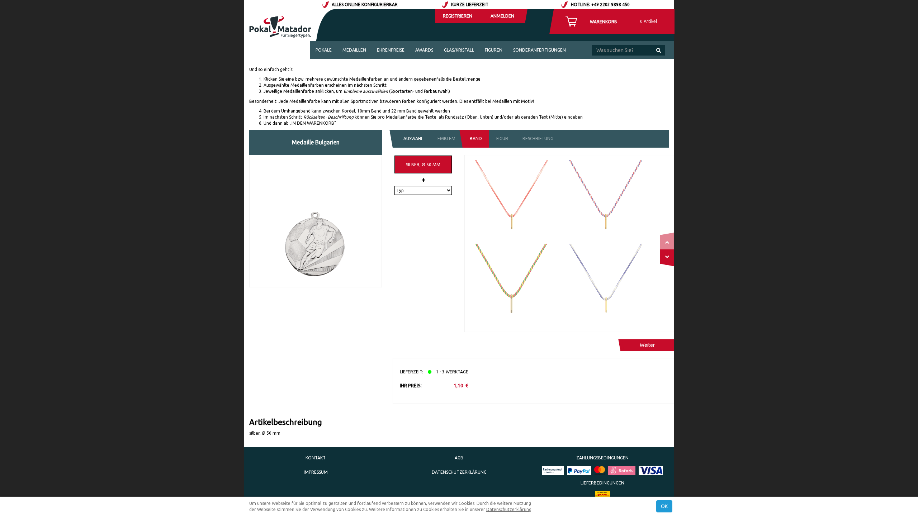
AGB (459, 457)
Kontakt (316, 457)
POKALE (324, 50)
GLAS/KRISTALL (459, 50)
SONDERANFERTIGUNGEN (539, 50)
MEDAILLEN (354, 50)
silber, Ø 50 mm (423, 164)
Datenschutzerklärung (459, 472)
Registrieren (457, 16)
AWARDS (424, 50)
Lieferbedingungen (602, 483)
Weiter (647, 345)
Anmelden (502, 16)
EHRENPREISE (390, 50)
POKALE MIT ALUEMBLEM (342, 68)
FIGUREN (493, 50)
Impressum (316, 472)
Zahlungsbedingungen (602, 457)
